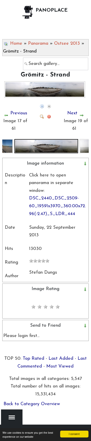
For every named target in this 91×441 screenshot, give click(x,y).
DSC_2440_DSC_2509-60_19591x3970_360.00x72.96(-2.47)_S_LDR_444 (57, 206)
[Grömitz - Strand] (46, 146)
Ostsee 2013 (67, 43)
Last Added (61, 358)
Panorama (38, 43)
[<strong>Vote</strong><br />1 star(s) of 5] (33, 307)
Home (16, 43)
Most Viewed (60, 366)
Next (72, 113)
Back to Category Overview (32, 404)
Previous (18, 113)
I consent (74, 434)
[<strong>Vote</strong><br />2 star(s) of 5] (36, 307)
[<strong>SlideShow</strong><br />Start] (42, 104)
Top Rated (33, 358)
